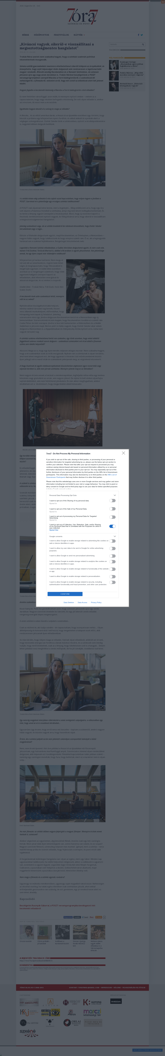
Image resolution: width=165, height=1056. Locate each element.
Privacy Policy (96, 602)
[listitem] (82, 495)
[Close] (124, 454)
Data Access (82, 602)
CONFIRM (65, 594)
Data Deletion (69, 602)
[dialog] (82, 528)
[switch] (112, 500)
